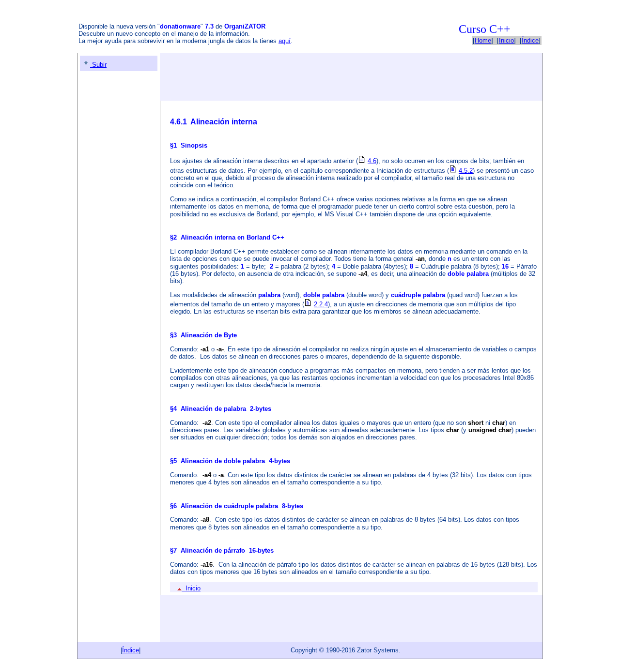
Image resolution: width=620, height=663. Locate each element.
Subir (98, 64)
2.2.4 (321, 304)
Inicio (506, 40)
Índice (530, 40)
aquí (285, 41)
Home (483, 40)
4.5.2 (466, 170)
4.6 (372, 161)
